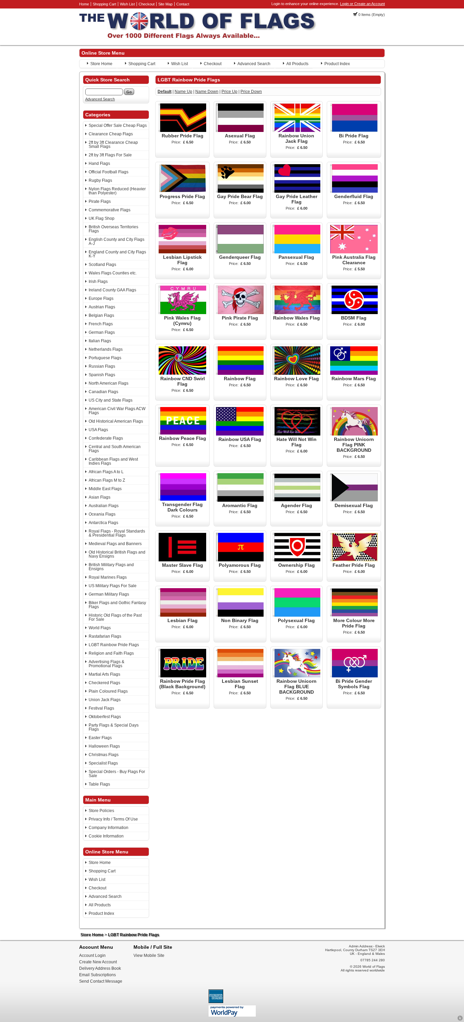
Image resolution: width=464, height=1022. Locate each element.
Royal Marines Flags (108, 577)
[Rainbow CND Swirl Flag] (182, 373)
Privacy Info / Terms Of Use (113, 819)
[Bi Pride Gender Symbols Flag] (354, 676)
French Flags (101, 324)
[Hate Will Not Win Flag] (296, 434)
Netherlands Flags (106, 349)
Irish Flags (98, 281)
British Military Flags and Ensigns (111, 566)
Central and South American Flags (115, 448)
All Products (297, 63)
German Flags (102, 332)
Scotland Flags (102, 264)
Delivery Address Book (100, 968)
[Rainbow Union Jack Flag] (296, 130)
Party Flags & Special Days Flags (114, 727)
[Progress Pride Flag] (182, 191)
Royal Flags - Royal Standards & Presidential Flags (117, 533)
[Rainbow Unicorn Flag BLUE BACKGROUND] (296, 676)
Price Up (229, 91)
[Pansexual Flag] (296, 252)
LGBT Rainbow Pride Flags (114, 644)
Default (165, 91)
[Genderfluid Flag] (354, 191)
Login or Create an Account (362, 4)
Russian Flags (102, 366)
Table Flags (99, 784)
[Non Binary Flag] (240, 615)
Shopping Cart (104, 4)
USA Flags (98, 429)
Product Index (337, 63)
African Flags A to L (106, 471)
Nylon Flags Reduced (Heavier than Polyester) (117, 191)
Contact (182, 4)
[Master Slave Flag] (182, 560)
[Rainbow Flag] (240, 373)
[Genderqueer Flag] (240, 252)
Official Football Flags (108, 172)
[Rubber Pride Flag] (182, 130)
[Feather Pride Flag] (354, 560)
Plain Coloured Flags (108, 691)
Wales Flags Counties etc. (113, 273)
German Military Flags (109, 594)
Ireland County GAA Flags (112, 290)
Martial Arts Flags (104, 674)
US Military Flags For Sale (113, 585)
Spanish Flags (102, 374)
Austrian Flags (102, 307)
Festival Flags (101, 708)
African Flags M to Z (107, 480)
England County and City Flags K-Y (117, 254)
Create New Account (98, 962)
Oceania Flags (102, 514)
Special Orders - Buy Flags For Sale (117, 773)
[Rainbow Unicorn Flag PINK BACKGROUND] (354, 434)
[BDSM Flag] (354, 312)
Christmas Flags (104, 754)
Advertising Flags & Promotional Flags (106, 663)
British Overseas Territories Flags (113, 229)
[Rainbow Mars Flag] (354, 373)
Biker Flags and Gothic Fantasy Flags (117, 604)
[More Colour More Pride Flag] (354, 615)
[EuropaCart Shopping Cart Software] (460, 1019)
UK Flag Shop (101, 218)
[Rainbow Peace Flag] (182, 433)
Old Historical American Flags (116, 421)
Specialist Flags (103, 763)
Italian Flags (100, 341)
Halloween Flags (104, 746)
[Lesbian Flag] (182, 615)
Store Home (101, 63)
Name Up (183, 91)
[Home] (198, 37)
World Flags (100, 627)
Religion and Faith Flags (111, 653)
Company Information (108, 827)
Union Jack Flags (105, 699)
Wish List (127, 4)
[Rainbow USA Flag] (240, 434)
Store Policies (101, 810)
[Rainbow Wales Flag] (296, 312)
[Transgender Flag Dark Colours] (182, 499)
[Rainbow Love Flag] (296, 373)
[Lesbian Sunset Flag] (240, 676)
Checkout (147, 4)
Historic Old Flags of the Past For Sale (115, 617)
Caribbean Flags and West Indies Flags (113, 461)
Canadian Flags (103, 391)
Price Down (251, 91)
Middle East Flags (105, 488)
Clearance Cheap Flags (111, 134)
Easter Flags (100, 737)
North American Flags (108, 383)
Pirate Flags (100, 201)
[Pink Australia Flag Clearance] (354, 252)
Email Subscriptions (97, 974)
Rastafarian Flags (105, 636)
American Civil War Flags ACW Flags (117, 410)
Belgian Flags (101, 315)
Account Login (92, 955)
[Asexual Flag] (240, 130)
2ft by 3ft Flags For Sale (110, 155)
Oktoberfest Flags (105, 716)
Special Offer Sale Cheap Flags (118, 125)
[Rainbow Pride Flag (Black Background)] (182, 676)
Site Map (165, 4)
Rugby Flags (100, 180)
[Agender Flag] (296, 500)
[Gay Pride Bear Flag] (240, 191)
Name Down (206, 91)
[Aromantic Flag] (240, 500)
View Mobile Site (148, 955)
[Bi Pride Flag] (354, 130)
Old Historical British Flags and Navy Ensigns (117, 554)
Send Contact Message (100, 981)
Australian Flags (104, 505)
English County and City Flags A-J (116, 241)
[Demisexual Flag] (354, 500)
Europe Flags (101, 298)
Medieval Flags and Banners (115, 543)
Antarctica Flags (103, 522)
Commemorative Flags (109, 210)
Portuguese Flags (105, 357)
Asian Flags (99, 497)
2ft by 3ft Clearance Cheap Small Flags (113, 144)
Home (84, 4)
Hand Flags (99, 163)
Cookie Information (106, 836)
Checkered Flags (104, 682)
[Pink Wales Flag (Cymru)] (182, 312)
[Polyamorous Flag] (240, 560)
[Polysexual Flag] (296, 615)
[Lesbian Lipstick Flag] (182, 252)
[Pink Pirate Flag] (240, 312)
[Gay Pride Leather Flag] (296, 191)
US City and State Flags (110, 400)
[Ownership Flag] (296, 560)
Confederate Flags (106, 438)
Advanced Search (253, 63)
